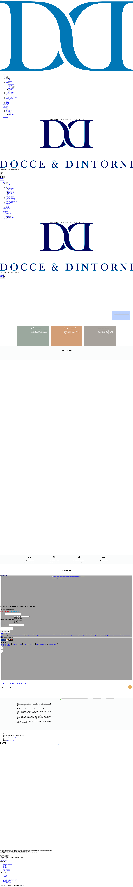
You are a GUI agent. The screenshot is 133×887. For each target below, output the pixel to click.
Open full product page (5, 645)
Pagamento (5, 877)
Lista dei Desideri (6, 870)
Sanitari (4, 182)
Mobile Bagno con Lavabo (72, 635)
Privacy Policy (6, 881)
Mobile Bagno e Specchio (84, 635)
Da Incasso (8, 215)
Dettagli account (6, 869)
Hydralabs (21, 885)
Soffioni (7, 204)
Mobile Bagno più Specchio (107, 635)
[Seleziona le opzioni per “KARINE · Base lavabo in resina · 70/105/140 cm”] (130, 687)
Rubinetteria (5, 194)
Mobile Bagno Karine (95, 635)
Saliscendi (8, 203)
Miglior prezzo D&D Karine (59, 635)
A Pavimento (11, 184)
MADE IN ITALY (4, 633)
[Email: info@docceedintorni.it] (3, 736)
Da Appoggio (8, 213)
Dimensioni (2, 614)
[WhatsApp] (5, 743)
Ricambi (7, 207)
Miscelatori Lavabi (10, 196)
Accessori (5, 218)
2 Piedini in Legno (4, 625)
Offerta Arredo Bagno (118, 635)
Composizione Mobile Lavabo (46, 635)
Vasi (6, 183)
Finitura (7, 619)
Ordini (4, 865)
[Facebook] (1, 177)
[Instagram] (2, 177)
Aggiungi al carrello (5, 631)
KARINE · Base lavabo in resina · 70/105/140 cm (13, 683)
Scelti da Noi (21, 635)
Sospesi (10, 186)
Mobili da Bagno (6, 208)
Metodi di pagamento (7, 867)
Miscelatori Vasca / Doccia (11, 201)
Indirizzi (4, 866)
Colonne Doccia (9, 202)
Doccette (7, 206)
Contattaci (5, 876)
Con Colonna (11, 217)
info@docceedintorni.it (11, 737)
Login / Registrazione (7, 864)
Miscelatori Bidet (9, 197)
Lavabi (4, 212)
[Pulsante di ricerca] (1, 174)
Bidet (7, 187)
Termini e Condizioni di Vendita (10, 880)
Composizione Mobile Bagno (32, 635)
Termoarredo (5, 220)
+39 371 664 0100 (11, 740)
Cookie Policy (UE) (7, 882)
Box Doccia (5, 210)
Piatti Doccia (5, 211)
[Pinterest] (4, 177)
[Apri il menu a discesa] (7, 182)
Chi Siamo (5, 875)
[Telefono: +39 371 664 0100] (3, 739)
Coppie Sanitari (9, 191)
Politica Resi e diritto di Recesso (10, 879)
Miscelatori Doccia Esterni (11, 199)
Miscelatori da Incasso (10, 198)
